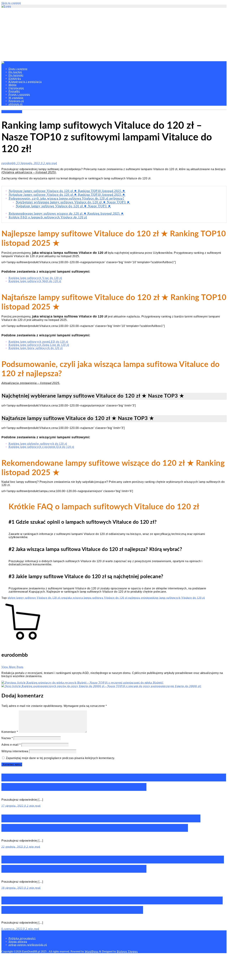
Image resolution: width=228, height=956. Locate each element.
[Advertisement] (114, 34)
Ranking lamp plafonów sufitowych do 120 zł (38, 443)
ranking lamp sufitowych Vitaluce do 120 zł (177, 597)
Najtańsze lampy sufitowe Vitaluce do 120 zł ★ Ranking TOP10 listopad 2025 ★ (67, 194)
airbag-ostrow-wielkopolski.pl (28, 944)
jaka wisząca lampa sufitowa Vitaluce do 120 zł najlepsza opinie (108, 597)
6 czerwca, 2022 (12, 928)
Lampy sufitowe (11, 111)
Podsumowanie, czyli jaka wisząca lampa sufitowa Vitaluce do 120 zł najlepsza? (66, 198)
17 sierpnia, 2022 (12, 805)
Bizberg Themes (127, 951)
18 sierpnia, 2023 (12, 887)
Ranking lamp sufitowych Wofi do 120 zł (35, 281)
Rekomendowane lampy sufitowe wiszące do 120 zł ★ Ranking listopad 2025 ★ (66, 213)
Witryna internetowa (14, 751)
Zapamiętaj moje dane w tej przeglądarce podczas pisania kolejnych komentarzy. (60, 758)
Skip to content (11, 2)
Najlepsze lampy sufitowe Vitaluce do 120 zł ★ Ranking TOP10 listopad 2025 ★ (67, 191)
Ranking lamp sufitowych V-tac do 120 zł (35, 277)
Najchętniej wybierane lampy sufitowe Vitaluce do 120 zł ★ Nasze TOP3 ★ (73, 202)
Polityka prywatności (22, 938)
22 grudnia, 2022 (12, 846)
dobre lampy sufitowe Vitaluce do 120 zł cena (37, 597)
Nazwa (7, 738)
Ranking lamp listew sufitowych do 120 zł (36, 348)
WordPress (91, 951)
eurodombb (9, 163)
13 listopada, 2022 (29, 163)
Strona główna (18, 941)
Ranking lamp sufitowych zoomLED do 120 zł (38, 341)
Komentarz (9, 731)
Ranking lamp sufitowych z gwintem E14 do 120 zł (41, 446)
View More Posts (12, 666)
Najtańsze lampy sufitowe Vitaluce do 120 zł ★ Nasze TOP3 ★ (63, 206)
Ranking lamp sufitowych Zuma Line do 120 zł (39, 344)
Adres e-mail (10, 744)
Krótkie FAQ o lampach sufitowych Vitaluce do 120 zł (48, 217)
